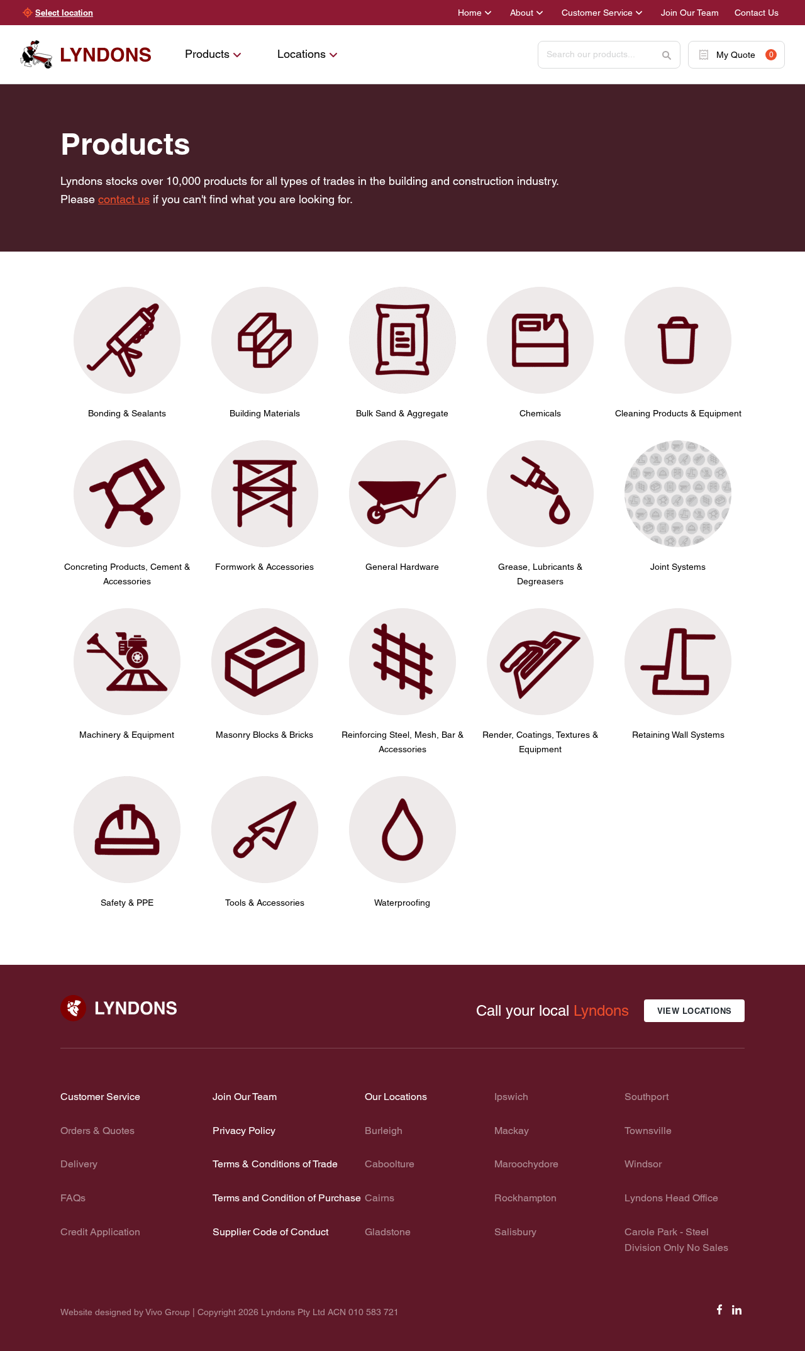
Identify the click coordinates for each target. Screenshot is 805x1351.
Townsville (648, 1131)
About (521, 13)
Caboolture (389, 1164)
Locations (301, 53)
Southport (647, 1097)
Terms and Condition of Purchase (287, 1198)
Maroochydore (526, 1164)
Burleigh (383, 1131)
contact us (124, 199)
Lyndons (601, 1010)
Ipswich (511, 1097)
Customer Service (597, 13)
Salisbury (515, 1232)
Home (470, 13)
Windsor (643, 1164)
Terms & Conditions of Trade (275, 1164)
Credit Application (100, 1232)
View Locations (694, 1011)
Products (207, 53)
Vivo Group (167, 1312)
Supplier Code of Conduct (270, 1232)
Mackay (511, 1131)
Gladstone (388, 1232)
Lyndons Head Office (671, 1198)
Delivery (78, 1164)
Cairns (379, 1198)
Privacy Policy (244, 1131)
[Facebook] (719, 1314)
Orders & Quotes (97, 1131)
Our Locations (396, 1097)
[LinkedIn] (737, 1314)
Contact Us (757, 13)
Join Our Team (690, 13)
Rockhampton (525, 1198)
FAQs (73, 1198)
